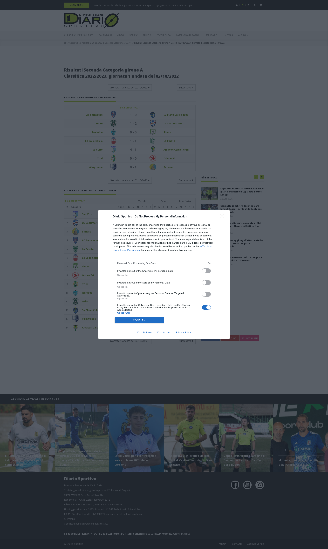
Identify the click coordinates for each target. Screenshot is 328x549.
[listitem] (164, 263)
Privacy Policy (183, 332)
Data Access (164, 332)
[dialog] (164, 274)
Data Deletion (144, 332)
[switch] (206, 270)
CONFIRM (139, 320)
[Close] (223, 217)
